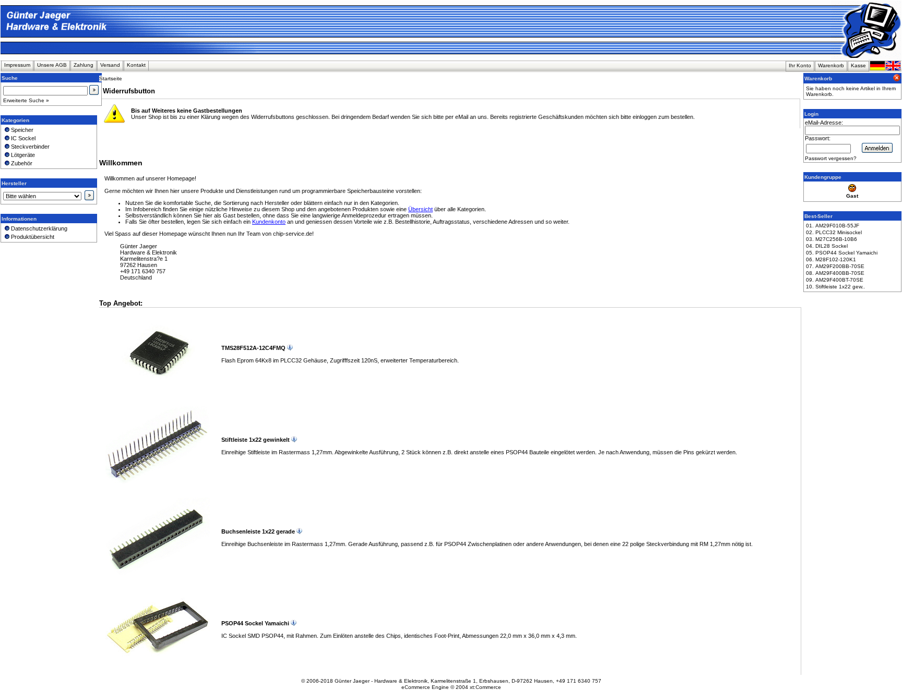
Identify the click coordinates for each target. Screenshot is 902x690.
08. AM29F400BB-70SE (835, 273)
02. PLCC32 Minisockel (834, 232)
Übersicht (420, 209)
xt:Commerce (485, 687)
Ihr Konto (800, 65)
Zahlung (83, 65)
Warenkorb (831, 65)
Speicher (21, 130)
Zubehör (20, 163)
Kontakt (136, 65)
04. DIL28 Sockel (827, 246)
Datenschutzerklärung (38, 228)
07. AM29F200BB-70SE (835, 266)
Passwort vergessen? (831, 158)
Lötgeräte (22, 155)
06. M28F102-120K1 (831, 259)
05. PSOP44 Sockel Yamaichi (841, 253)
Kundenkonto (269, 222)
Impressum (17, 65)
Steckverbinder (29, 146)
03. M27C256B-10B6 (831, 239)
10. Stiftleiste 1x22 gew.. (835, 286)
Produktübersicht (31, 237)
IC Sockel (22, 138)
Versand (110, 65)
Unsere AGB (52, 65)
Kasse (858, 65)
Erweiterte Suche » (26, 100)
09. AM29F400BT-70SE (834, 280)
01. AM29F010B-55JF (832, 225)
